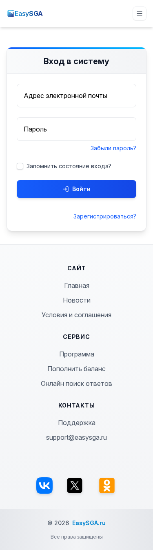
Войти (81, 188)
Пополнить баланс (76, 369)
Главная (76, 285)
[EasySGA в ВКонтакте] (44, 485)
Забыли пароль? (113, 148)
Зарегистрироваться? (104, 216)
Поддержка (76, 423)
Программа (76, 354)
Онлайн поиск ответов (76, 383)
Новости (77, 300)
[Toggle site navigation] (139, 13)
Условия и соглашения (76, 315)
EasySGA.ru (89, 522)
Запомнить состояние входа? (69, 166)
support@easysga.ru (76, 437)
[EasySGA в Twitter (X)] (75, 485)
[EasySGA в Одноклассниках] (107, 485)
